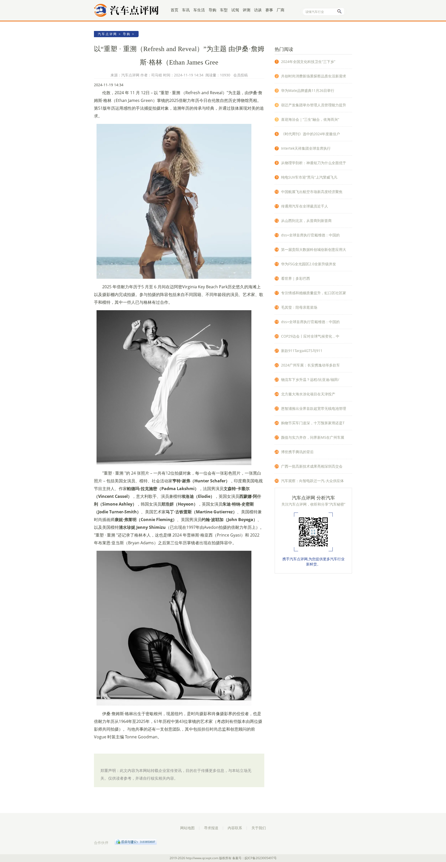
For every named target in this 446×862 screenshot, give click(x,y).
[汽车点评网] (130, 10)
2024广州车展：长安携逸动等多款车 (310, 365)
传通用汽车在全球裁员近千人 (304, 206)
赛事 (269, 9)
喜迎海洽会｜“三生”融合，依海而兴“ (310, 119)
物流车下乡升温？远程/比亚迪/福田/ (310, 379)
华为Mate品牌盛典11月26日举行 (307, 90)
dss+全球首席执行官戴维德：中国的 (310, 235)
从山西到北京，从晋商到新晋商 (306, 220)
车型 (224, 9)
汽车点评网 (107, 34)
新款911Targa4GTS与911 (301, 350)
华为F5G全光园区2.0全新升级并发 (308, 263)
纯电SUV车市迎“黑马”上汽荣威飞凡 (309, 177)
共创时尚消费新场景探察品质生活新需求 (313, 76)
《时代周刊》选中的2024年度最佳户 (310, 133)
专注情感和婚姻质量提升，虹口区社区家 (313, 292)
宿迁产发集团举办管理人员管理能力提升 (313, 104)
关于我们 (258, 827)
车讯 (186, 9)
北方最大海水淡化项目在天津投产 (308, 394)
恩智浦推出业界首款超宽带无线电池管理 (313, 408)
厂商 (280, 9)
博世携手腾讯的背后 (297, 451)
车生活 (199, 9)
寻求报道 (211, 827)
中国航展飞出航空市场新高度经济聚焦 (312, 191)
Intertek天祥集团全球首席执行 (306, 148)
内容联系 (235, 827)
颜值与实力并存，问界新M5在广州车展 (312, 437)
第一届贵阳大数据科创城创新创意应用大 (313, 249)
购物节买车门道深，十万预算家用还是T (313, 422)
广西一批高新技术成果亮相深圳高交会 (312, 466)
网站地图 (187, 827)
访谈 (258, 9)
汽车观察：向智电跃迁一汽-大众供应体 (312, 480)
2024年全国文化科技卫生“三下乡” (308, 61)
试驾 (235, 9)
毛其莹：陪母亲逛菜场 (299, 307)
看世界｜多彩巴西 (295, 278)
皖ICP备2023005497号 (261, 858)
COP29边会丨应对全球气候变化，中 (310, 336)
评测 (246, 9)
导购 (212, 9)
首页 (174, 9)
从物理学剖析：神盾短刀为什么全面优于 (313, 162)
